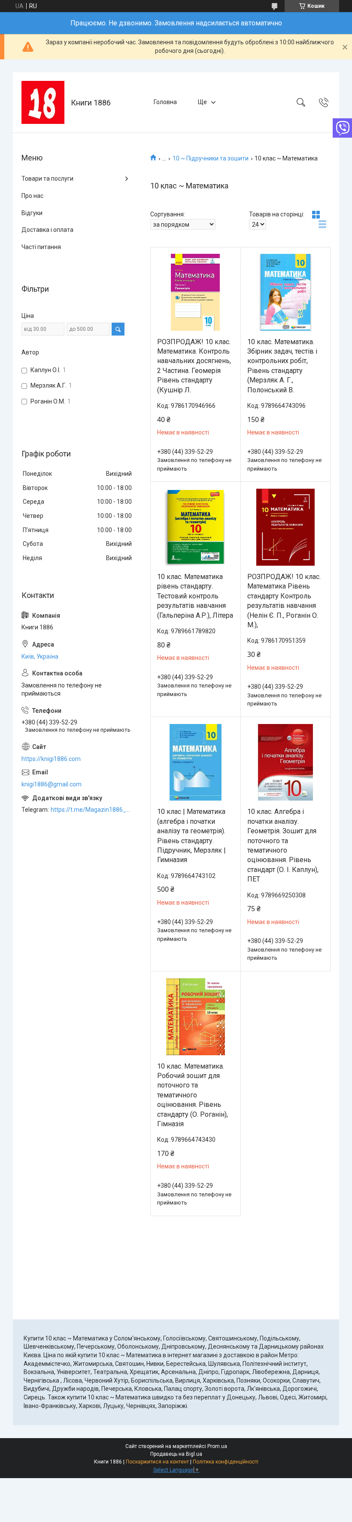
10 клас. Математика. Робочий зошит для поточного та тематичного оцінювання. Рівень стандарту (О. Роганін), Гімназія (192, 1095)
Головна (165, 102)
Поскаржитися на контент (157, 1462)
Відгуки (31, 213)
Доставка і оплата (47, 229)
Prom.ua (217, 1446)
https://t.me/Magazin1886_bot (92, 809)
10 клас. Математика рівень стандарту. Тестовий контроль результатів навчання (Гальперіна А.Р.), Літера (195, 596)
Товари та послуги (47, 178)
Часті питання (41, 246)
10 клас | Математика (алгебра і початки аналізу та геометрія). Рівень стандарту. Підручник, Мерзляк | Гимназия (191, 835)
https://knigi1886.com (51, 758)
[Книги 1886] (42, 102)
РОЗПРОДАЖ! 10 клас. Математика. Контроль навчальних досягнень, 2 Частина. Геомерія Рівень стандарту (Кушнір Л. (194, 366)
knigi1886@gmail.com (51, 784)
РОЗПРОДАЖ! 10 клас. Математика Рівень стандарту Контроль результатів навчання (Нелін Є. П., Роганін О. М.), (284, 601)
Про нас (32, 195)
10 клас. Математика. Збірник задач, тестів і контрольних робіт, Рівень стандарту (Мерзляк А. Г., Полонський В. (282, 366)
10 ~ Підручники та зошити (211, 158)
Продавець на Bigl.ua (176, 1454)
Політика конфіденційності (225, 1462)
